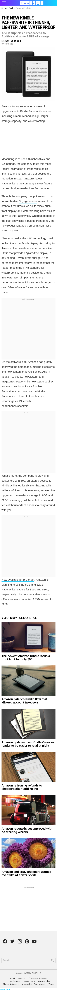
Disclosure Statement (38, 978)
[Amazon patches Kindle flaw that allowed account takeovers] (28, 680)
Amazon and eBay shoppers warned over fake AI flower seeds (26, 873)
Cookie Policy (44, 981)
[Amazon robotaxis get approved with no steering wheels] (28, 810)
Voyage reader (28, 201)
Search (52, 961)
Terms (51, 984)
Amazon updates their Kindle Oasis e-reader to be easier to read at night (28, 744)
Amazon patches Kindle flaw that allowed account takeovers (24, 700)
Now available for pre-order (18, 579)
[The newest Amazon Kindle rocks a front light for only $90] (28, 637)
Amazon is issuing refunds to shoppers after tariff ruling (22, 787)
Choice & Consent (11, 984)
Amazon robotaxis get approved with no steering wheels (27, 830)
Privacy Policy (29, 981)
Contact (21, 978)
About (12, 978)
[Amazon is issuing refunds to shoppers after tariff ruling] (28, 767)
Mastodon (5, 989)
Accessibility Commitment (33, 984)
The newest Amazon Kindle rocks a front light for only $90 (26, 657)
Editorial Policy (13, 981)
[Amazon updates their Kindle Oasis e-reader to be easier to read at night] (28, 724)
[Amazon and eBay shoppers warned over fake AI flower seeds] (28, 853)
